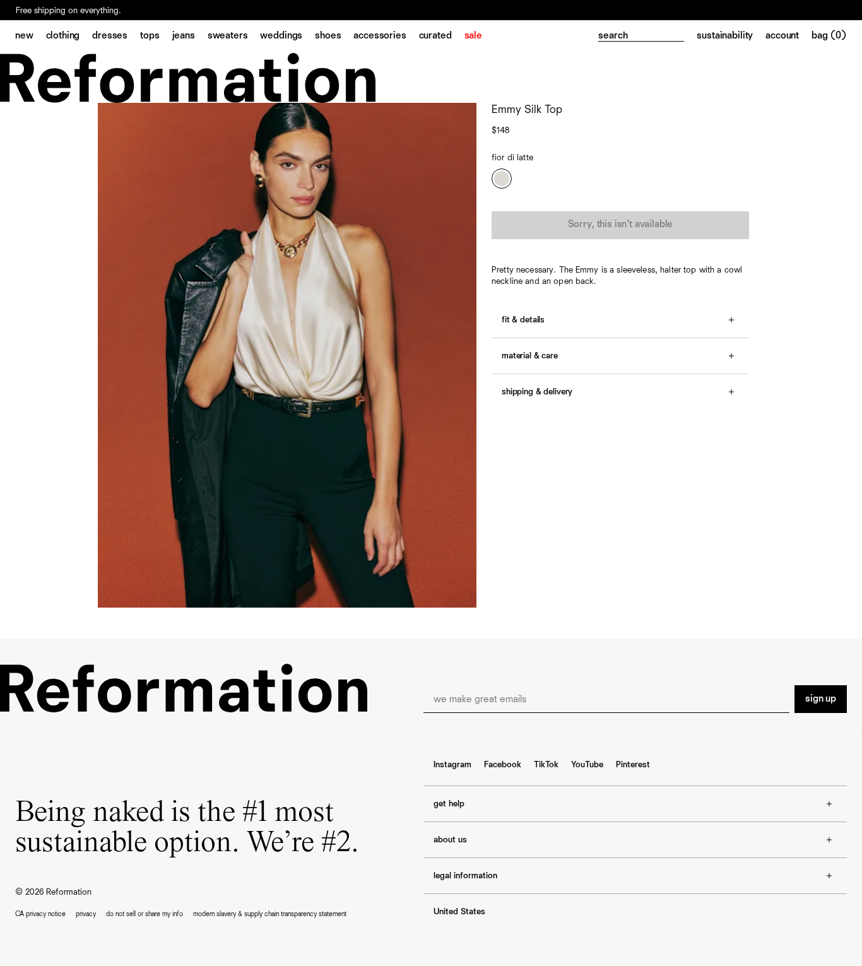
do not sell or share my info (144, 913)
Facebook (502, 764)
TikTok (546, 764)
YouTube (587, 764)
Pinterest (633, 764)
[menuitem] (30, 36)
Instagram (452, 764)
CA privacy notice (40, 913)
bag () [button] (829, 36)
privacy (86, 913)
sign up (820, 699)
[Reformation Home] (431, 78)
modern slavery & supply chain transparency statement (269, 913)
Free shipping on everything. (68, 10)
